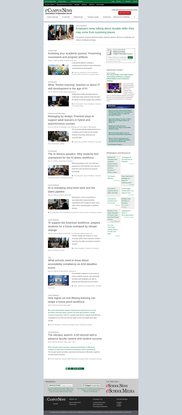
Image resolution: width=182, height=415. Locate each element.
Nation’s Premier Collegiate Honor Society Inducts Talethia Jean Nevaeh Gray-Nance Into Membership (119, 140)
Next (80, 368)
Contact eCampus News (99, 402)
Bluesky (118, 1)
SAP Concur (117, 180)
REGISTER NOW (124, 13)
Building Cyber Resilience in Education (126, 201)
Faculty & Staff (76, 74)
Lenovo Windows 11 (115, 221)
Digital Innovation (78, 17)
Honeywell (131, 184)
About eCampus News (75, 402)
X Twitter (119, 404)
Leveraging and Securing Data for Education (127, 159)
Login (113, 1)
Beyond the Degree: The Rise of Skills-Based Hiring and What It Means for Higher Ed (120, 120)
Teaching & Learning (92, 17)
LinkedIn (119, 405)
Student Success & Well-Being (121, 17)
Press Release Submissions (100, 406)
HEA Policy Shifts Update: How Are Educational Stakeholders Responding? (120, 133)
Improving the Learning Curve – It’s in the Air (112, 201)
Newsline (77, 4)
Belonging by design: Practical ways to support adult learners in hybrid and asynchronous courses (71, 120)
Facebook (119, 402)
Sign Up (130, 57)
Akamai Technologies (129, 217)
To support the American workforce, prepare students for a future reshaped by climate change (74, 226)
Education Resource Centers (64, 4)
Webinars (84, 4)
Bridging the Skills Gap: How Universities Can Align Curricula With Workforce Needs (120, 127)
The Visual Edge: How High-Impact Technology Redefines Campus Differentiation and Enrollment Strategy (120, 78)
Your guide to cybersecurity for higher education (112, 191)
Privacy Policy (72, 404)
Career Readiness (92, 72)
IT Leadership (65, 17)
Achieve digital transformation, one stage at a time (127, 191)
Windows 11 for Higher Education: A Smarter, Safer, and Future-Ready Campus (113, 215)
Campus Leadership (52, 17)
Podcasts (91, 4)
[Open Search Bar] (134, 17)
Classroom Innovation (80, 142)
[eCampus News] (59, 11)
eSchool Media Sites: (50, 1)
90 (76, 368)
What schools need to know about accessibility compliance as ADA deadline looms (72, 264)
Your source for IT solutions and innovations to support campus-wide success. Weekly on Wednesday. (91, 390)
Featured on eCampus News (90, 74)
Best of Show (100, 4)
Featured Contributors (77, 1)
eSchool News (62, 1)
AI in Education (107, 17)
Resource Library (49, 4)
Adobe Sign (131, 194)
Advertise (55, 403)
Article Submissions (98, 404)
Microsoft (132, 163)
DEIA (75, 286)
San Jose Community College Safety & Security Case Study (112, 229)
